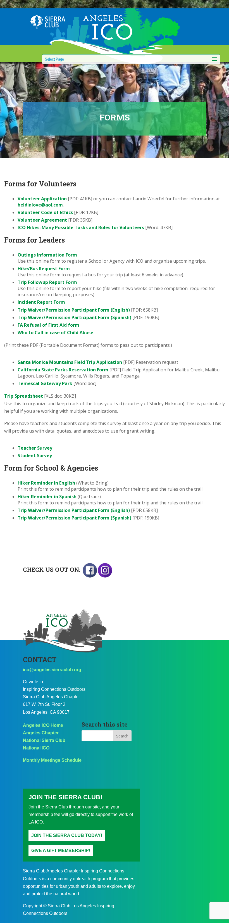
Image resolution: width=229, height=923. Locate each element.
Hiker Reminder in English (46, 483)
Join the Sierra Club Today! (66, 835)
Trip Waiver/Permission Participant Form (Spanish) (74, 317)
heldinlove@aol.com (40, 205)
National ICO (36, 748)
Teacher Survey (35, 448)
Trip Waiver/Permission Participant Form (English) (74, 310)
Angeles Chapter (41, 732)
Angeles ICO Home (43, 725)
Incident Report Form (41, 302)
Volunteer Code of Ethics (45, 212)
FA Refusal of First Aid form (48, 325)
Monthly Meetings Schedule (52, 760)
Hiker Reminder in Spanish (47, 496)
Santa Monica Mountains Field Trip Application (70, 362)
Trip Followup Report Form (47, 282)
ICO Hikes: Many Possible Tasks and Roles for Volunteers (81, 227)
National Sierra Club (44, 740)
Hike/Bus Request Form (44, 268)
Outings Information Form (47, 255)
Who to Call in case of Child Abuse (55, 332)
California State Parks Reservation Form (63, 370)
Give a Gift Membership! (60, 850)
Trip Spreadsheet (23, 396)
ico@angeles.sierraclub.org (52, 669)
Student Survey (35, 455)
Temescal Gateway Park (45, 383)
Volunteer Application (42, 199)
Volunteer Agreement (42, 220)
